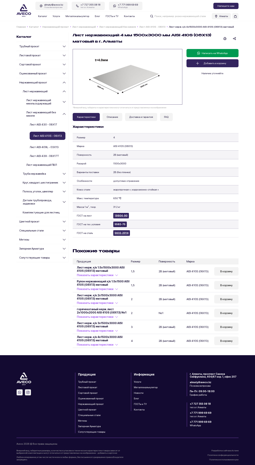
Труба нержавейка (34, 173)
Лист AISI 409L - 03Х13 (44, 147)
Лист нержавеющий (84, 26)
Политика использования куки (224, 459)
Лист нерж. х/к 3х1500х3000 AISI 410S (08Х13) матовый (99, 324)
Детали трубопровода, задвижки (37, 202)
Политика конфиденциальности (223, 455)
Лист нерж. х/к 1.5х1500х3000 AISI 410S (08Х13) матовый (101, 269)
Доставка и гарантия (141, 117)
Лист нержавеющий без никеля (117, 26)
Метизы (24, 239)
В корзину (226, 271)
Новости (138, 392)
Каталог (42, 16)
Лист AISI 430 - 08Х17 (43, 124)
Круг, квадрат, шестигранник (40, 182)
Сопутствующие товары (34, 257)
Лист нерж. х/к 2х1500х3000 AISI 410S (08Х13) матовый (99, 297)
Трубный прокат (29, 46)
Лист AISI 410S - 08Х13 (152, 26)
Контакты (129, 16)
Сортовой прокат (30, 64)
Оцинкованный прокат (33, 73)
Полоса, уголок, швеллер (38, 191)
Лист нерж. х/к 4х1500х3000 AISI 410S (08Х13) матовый (99, 338)
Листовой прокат (30, 55)
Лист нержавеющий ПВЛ (41, 164)
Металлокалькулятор (77, 16)
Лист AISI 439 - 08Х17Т (44, 156)
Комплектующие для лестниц (41, 212)
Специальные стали (31, 230)
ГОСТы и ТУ (112, 16)
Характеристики (86, 117)
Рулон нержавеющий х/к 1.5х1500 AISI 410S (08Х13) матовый (103, 283)
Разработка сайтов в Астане (225, 450)
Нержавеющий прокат (55, 26)
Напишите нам (226, 6)
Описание (112, 117)
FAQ (166, 117)
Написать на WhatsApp (215, 53)
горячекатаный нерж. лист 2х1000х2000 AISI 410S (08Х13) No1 (101, 311)
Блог (97, 16)
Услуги (56, 16)
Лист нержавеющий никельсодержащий (38, 102)
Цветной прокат (29, 221)
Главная (21, 26)
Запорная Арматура (31, 248)
